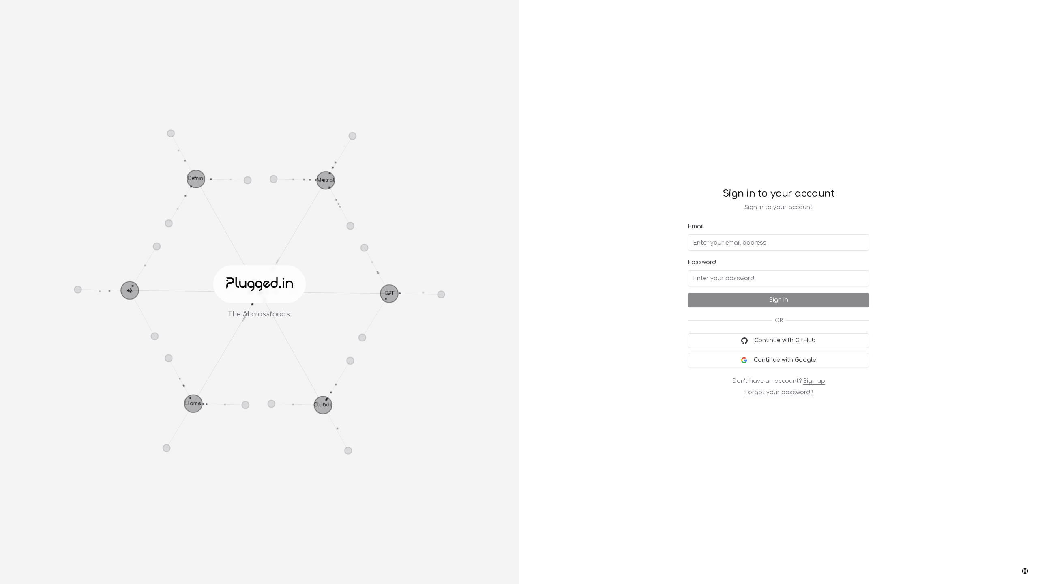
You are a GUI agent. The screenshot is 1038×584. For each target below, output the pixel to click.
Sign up (814, 381)
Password (702, 262)
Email (696, 226)
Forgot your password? (778, 392)
